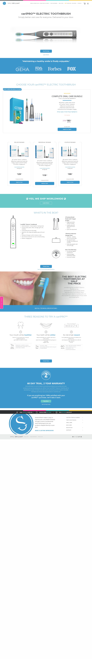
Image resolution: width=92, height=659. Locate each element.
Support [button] (79, 3)
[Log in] (88, 3)
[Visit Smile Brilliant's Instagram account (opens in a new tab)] (77, 436)
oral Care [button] (61, 3)
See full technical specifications (46, 269)
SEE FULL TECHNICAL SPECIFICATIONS (46, 308)
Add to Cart (67, 129)
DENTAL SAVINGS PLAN (34, 3)
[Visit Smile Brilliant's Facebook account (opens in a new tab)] (75, 436)
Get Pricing (46, 51)
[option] (20, 336)
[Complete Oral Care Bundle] (27, 111)
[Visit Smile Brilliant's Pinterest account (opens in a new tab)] (81, 436)
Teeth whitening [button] (53, 3)
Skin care (68, 3)
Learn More (46, 54)
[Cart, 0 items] (84, 3)
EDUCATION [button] (74, 3)
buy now (46, 401)
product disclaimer (33, 436)
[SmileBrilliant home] (11, 3)
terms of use (40, 436)
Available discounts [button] (1, 302)
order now (46, 266)
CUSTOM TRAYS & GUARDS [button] (44, 3)
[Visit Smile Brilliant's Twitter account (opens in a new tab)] (79, 436)
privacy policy (26, 436)
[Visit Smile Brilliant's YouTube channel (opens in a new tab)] (73, 436)
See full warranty (46, 404)
